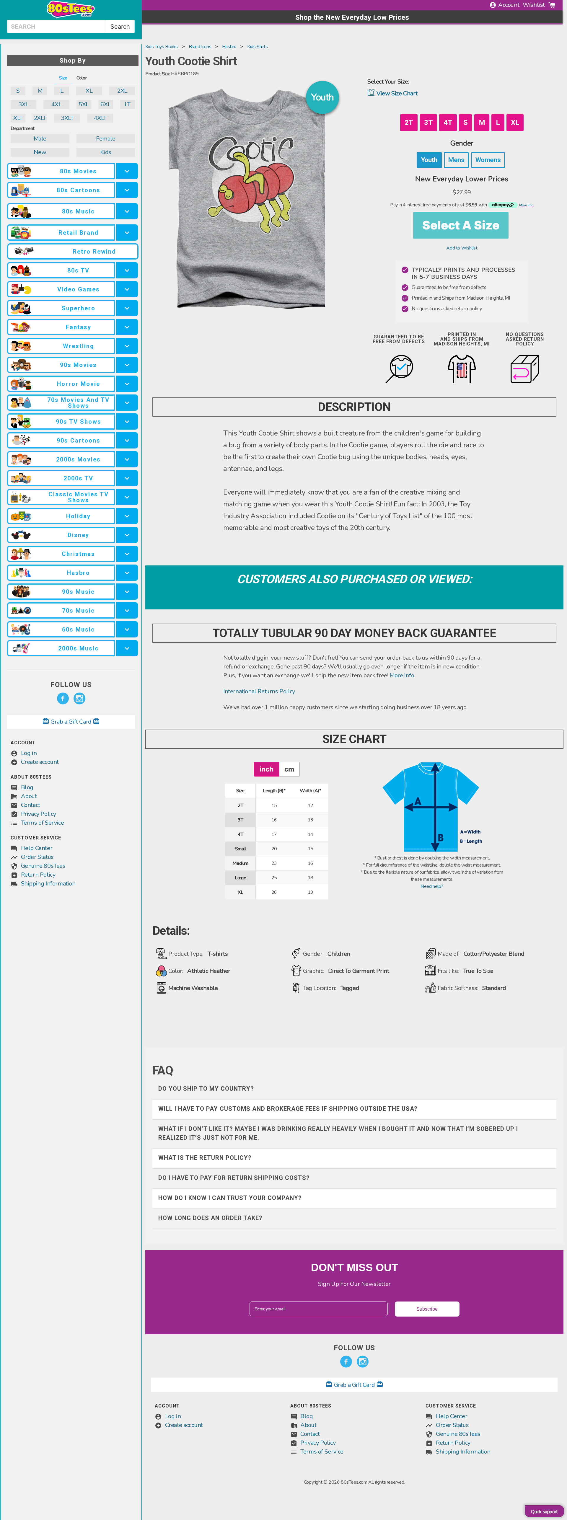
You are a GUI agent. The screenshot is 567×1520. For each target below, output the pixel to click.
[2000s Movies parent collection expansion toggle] (127, 459)
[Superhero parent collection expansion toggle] (127, 308)
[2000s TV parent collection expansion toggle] (127, 478)
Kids (105, 152)
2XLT (40, 118)
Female (105, 139)
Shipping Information (48, 884)
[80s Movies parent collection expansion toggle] (127, 171)
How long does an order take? (210, 1217)
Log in (29, 753)
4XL (56, 104)
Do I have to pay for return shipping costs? (234, 1177)
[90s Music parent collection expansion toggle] (127, 591)
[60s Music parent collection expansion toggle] (127, 629)
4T (448, 122)
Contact (30, 805)
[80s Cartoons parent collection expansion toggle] (127, 190)
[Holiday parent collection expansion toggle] (127, 516)
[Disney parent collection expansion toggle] (127, 535)
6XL (105, 104)
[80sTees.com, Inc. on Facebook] (63, 698)
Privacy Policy (38, 814)
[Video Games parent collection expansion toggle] (127, 289)
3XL (23, 104)
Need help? (432, 886)
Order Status (37, 857)
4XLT (100, 118)
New (40, 152)
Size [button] (63, 78)
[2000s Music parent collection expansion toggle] (127, 648)
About (29, 796)
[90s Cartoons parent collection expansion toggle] (127, 440)
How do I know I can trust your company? (230, 1197)
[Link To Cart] (551, 5)
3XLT (67, 118)
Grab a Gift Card (71, 722)
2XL (122, 91)
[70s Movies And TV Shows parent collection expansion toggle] (127, 402)
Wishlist (534, 5)
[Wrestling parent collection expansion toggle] (127, 346)
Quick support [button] (544, 1511)
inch (266, 769)
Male (40, 139)
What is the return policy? (205, 1157)
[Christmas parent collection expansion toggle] (127, 554)
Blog (27, 787)
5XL (84, 104)
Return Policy (38, 875)
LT (127, 104)
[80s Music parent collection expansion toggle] (127, 211)
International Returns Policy (259, 691)
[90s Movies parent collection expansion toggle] (127, 365)
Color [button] (81, 78)
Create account (40, 762)
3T (428, 122)
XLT (18, 118)
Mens (456, 160)
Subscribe (427, 1309)
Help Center (37, 848)
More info (402, 675)
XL (89, 91)
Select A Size (460, 225)
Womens (488, 160)
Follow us (71, 685)
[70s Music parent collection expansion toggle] (127, 610)
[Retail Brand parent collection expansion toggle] (127, 232)
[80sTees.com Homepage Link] (71, 16)
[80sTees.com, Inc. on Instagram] (79, 698)
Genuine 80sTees (43, 866)
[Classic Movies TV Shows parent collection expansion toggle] (127, 497)
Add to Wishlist (461, 248)
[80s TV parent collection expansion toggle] (127, 270)
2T (409, 122)
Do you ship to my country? (206, 1088)
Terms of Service (42, 823)
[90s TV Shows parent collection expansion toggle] (127, 421)
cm (289, 769)
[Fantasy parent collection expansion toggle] (127, 327)
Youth (429, 160)
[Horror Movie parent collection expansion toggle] (127, 384)
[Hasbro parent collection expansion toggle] (127, 573)
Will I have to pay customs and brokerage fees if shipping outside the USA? (288, 1108)
